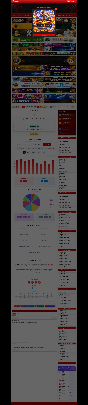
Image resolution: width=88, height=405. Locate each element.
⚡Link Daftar (44, 35)
